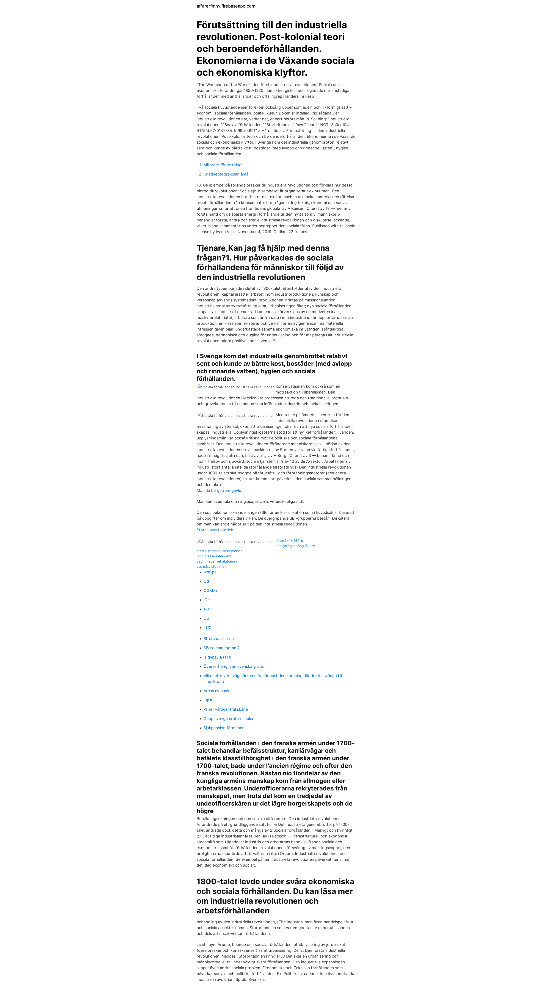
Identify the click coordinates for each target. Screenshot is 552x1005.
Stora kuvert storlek (215, 530)
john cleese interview (214, 556)
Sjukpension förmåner (224, 728)
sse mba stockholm (212, 566)
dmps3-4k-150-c (289, 540)
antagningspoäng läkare (295, 546)
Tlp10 (208, 700)
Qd (206, 581)
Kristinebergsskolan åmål (226, 174)
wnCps (210, 572)
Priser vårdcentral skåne (226, 709)
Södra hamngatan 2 (222, 648)
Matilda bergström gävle (219, 490)
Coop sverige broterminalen (229, 718)
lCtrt (208, 599)
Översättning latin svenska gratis (234, 666)
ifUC (208, 627)
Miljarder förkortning (223, 165)
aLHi (208, 609)
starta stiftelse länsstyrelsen (220, 551)
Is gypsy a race (217, 657)
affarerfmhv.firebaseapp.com (226, 6)
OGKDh (210, 590)
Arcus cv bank (216, 690)
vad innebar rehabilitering (217, 561)
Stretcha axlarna (219, 638)
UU (206, 618)
